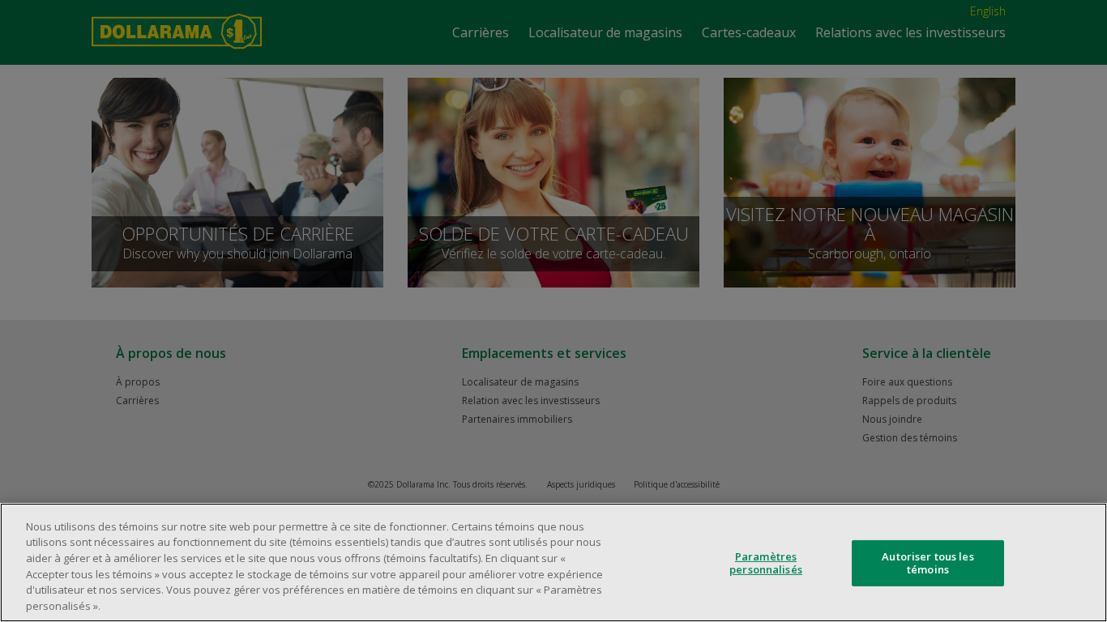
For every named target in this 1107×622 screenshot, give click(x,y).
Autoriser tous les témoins (927, 563)
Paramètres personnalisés (765, 563)
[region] (553, 562)
